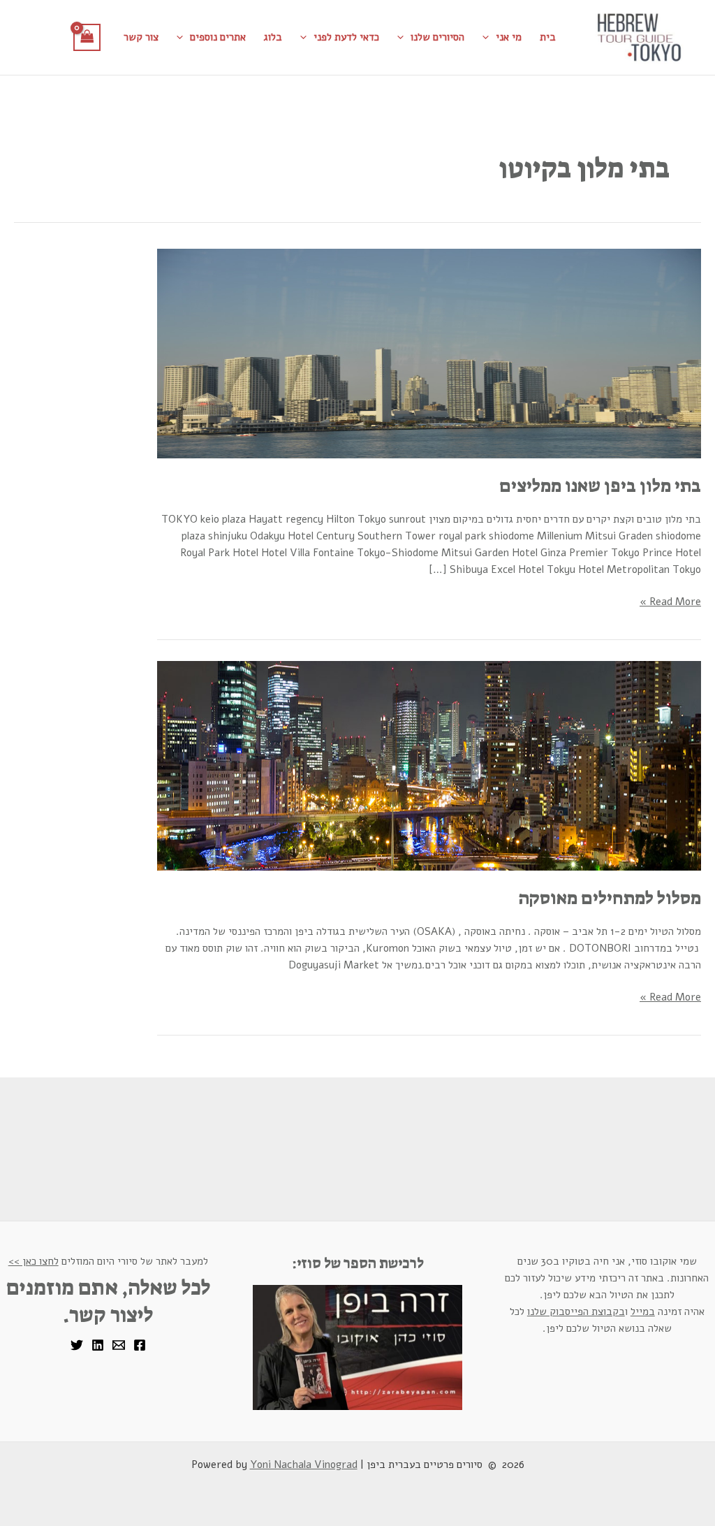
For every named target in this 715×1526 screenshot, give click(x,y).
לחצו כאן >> (33, 1261)
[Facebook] (139, 1345)
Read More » (670, 601)
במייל (643, 1311)
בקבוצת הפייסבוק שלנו (576, 1311)
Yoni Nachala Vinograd (304, 1465)
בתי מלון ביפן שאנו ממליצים (600, 485)
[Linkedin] (97, 1345)
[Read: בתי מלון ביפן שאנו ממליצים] (429, 353)
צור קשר (141, 37)
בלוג (273, 37)
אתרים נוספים (218, 37)
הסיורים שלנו (437, 37)
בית (548, 37)
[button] (489, 37)
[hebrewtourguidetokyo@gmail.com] (118, 1345)
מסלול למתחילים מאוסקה (609, 898)
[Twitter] (77, 1345)
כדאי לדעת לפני (346, 37)
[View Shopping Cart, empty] (87, 37)
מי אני (509, 37)
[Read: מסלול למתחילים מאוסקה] (429, 765)
